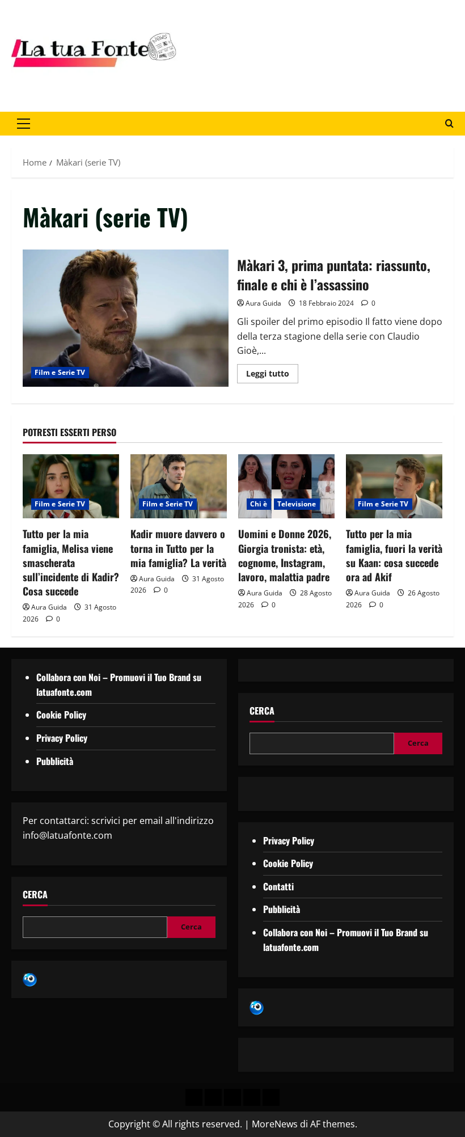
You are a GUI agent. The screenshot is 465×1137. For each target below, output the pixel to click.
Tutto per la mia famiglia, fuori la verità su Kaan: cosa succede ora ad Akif (394, 555)
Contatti (278, 886)
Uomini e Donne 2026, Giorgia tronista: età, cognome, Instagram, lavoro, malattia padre (284, 555)
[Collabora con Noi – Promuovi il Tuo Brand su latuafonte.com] (213, 1097)
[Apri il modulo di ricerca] (449, 123)
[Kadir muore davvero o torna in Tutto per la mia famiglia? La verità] (178, 486)
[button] (23, 124)
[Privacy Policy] (193, 1097)
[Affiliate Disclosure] (251, 1097)
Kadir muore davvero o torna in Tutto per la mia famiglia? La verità (178, 547)
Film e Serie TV (60, 372)
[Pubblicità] (232, 1097)
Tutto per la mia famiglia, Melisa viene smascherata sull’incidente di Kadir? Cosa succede (71, 562)
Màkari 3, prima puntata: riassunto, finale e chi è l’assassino (126, 318)
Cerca (35, 894)
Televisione (296, 504)
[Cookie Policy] (271, 1097)
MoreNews (275, 1124)
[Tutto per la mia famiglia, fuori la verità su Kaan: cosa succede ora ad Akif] (394, 486)
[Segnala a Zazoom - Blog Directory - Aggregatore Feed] (30, 979)
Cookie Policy (61, 714)
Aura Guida (263, 303)
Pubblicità (54, 761)
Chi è (259, 504)
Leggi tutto (272, 371)
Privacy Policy (61, 738)
